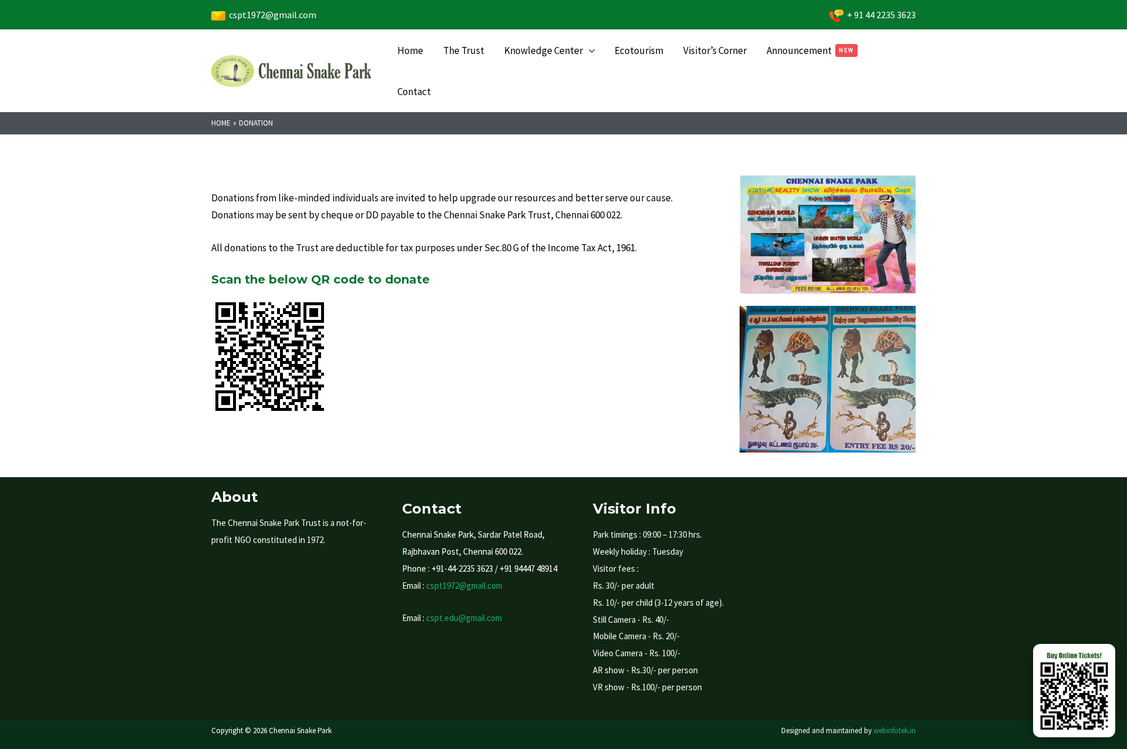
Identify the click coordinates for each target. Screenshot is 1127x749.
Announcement (799, 50)
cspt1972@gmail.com (270, 15)
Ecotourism (639, 50)
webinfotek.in (894, 730)
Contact (414, 91)
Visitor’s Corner (715, 50)
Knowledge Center (543, 50)
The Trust (463, 50)
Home (410, 50)
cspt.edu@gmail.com (464, 617)
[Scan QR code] (1074, 690)
